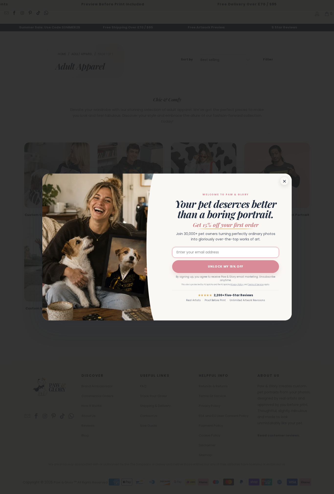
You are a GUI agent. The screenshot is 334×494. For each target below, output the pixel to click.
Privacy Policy (237, 284)
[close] (284, 180)
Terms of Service (256, 284)
